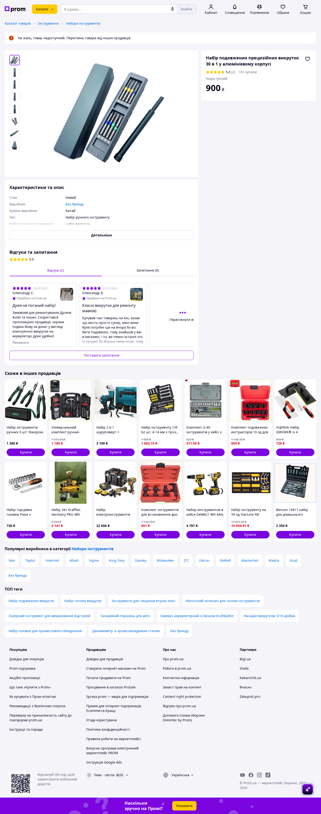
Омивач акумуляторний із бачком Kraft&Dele (196, 616)
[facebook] (251, 775)
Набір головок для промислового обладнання (45, 631)
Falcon (204, 560)
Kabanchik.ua (250, 678)
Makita (274, 560)
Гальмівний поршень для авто (125, 616)
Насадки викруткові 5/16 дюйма (269, 616)
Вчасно (245, 687)
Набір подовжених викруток (31, 601)
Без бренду (179, 631)
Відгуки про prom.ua (179, 706)
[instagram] (259, 775)
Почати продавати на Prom (108, 678)
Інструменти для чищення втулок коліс (144, 601)
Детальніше (101, 235)
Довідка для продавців (104, 659)
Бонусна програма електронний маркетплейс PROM (112, 750)
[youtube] (242, 775)
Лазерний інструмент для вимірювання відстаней (49, 616)
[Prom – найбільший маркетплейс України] (15, 9)
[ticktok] (268, 775)
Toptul (30, 560)
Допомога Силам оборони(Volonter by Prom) (184, 717)
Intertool (52, 560)
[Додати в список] (308, 59)
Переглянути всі (182, 319)
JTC (186, 560)
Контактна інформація (181, 678)
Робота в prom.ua (177, 668)
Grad (293, 560)
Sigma (94, 560)
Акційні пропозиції (24, 678)
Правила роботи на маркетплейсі (113, 739)
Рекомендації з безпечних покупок (37, 706)
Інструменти (48, 23)
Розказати (184, 805)
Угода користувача (101, 720)
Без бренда (17, 575)
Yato (11, 560)
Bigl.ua (245, 659)
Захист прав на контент (182, 687)
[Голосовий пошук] (172, 9)
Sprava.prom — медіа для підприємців (117, 696)
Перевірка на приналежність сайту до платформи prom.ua (40, 717)
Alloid (74, 560)
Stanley (140, 560)
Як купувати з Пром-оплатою (32, 696)
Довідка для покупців (26, 659)
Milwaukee (165, 560)
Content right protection (182, 696)
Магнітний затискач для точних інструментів (223, 601)
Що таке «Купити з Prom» (30, 687)
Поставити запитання (101, 355)
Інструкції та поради (26, 729)
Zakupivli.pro (250, 696)
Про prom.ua (173, 659)
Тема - (104, 775)
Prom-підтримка (22, 668)
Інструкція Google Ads (104, 762)
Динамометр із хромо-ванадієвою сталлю (126, 631)
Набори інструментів (83, 23)
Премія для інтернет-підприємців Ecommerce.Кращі (113, 708)
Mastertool (249, 560)
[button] (26, 452)
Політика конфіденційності (108, 729)
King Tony (117, 560)
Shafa (244, 668)
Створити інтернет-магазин (109, 668)
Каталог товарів (18, 23)
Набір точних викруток (83, 601)
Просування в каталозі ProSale (111, 687)
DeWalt (225, 560)
